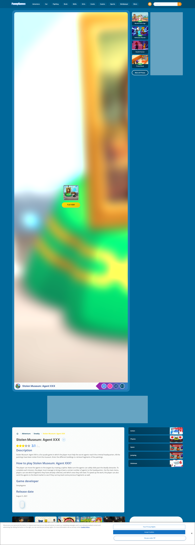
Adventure (36, 4)
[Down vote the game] (110, 386)
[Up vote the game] (103, 386)
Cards (92, 4)
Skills (75, 4)
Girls (83, 4)
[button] (150, 4)
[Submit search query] (180, 4)
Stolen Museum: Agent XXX (54, 433)
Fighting (56, 4)
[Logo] (18, 4)
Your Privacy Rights (149, 527)
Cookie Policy (85, 527)
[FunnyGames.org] (17, 433)
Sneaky (37, 433)
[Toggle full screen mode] (122, 386)
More (135, 4)
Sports (112, 4)
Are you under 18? (149, 538)
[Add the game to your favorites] (64, 440)
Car (46, 4)
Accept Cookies (149, 532)
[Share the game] (116, 386)
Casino (102, 4)
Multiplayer (124, 4)
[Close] (192, 533)
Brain (66, 4)
